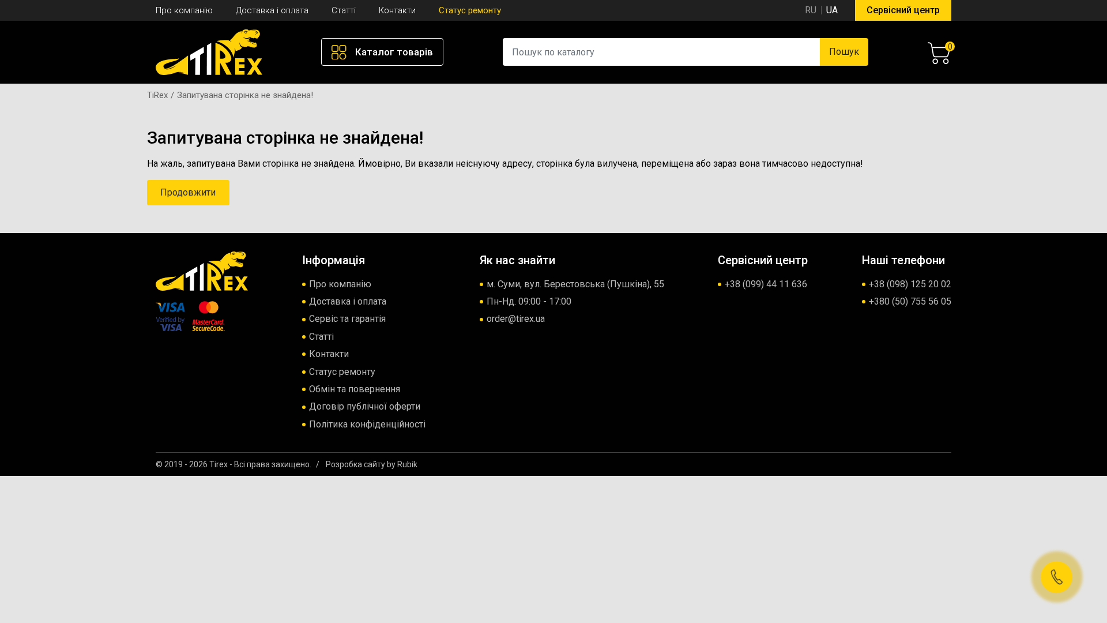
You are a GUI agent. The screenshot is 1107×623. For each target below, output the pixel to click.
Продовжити (188, 192)
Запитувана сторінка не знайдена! (245, 95)
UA (832, 10)
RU (810, 10)
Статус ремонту (470, 10)
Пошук (844, 51)
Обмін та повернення (354, 389)
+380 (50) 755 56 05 (910, 301)
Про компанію (184, 10)
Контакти (397, 10)
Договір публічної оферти (364, 406)
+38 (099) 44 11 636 (766, 284)
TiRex (157, 95)
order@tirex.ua (516, 318)
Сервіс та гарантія (347, 318)
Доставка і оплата (272, 10)
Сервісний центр (903, 10)
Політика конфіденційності (367, 424)
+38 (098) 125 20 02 (910, 284)
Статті (344, 10)
